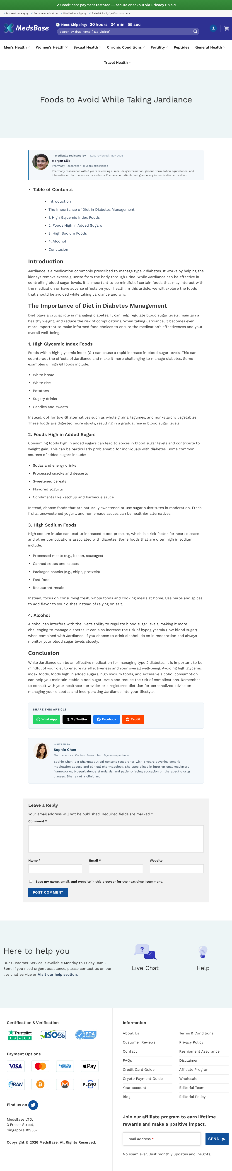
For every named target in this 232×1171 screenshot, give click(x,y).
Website (156, 860)
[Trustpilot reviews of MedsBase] (23, 1035)
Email (95, 860)
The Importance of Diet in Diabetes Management (91, 209)
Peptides (181, 47)
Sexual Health (85, 47)
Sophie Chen (65, 749)
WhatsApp (49, 719)
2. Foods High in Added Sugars (75, 225)
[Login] (213, 28)
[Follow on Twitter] (33, 1105)
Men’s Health (15, 47)
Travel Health (116, 62)
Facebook (109, 719)
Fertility (158, 47)
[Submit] (195, 32)
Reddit (135, 719)
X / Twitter (79, 719)
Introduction (59, 201)
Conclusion (58, 249)
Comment (37, 821)
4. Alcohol (57, 241)
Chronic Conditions (124, 47)
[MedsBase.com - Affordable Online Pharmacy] (26, 28)
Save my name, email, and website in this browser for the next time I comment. (99, 881)
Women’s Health (50, 47)
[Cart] (226, 28)
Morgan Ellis (61, 160)
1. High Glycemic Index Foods (74, 217)
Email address (140, 1139)
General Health (208, 47)
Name (34, 860)
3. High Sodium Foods (67, 233)
